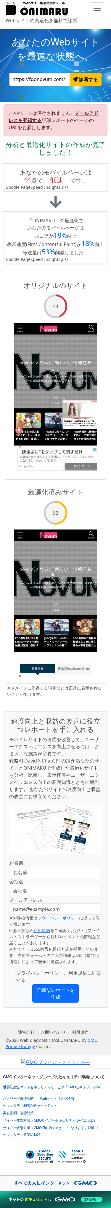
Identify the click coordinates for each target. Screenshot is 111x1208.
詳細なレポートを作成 (56, 993)
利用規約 (41, 930)
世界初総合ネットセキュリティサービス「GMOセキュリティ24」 (53, 1087)
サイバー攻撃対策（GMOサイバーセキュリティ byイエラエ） (50, 1120)
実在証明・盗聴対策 (18, 1113)
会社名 (21, 881)
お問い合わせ (53, 1032)
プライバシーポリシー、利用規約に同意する (59, 976)
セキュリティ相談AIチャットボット (30, 1106)
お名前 (21, 863)
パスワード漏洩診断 (18, 1099)
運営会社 (26, 1032)
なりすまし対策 (82, 1128)
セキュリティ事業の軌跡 (22, 1135)
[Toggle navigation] (97, 8)
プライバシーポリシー (58, 918)
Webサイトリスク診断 (57, 1099)
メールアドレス (30, 900)
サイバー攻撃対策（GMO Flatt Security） (33, 1128)
